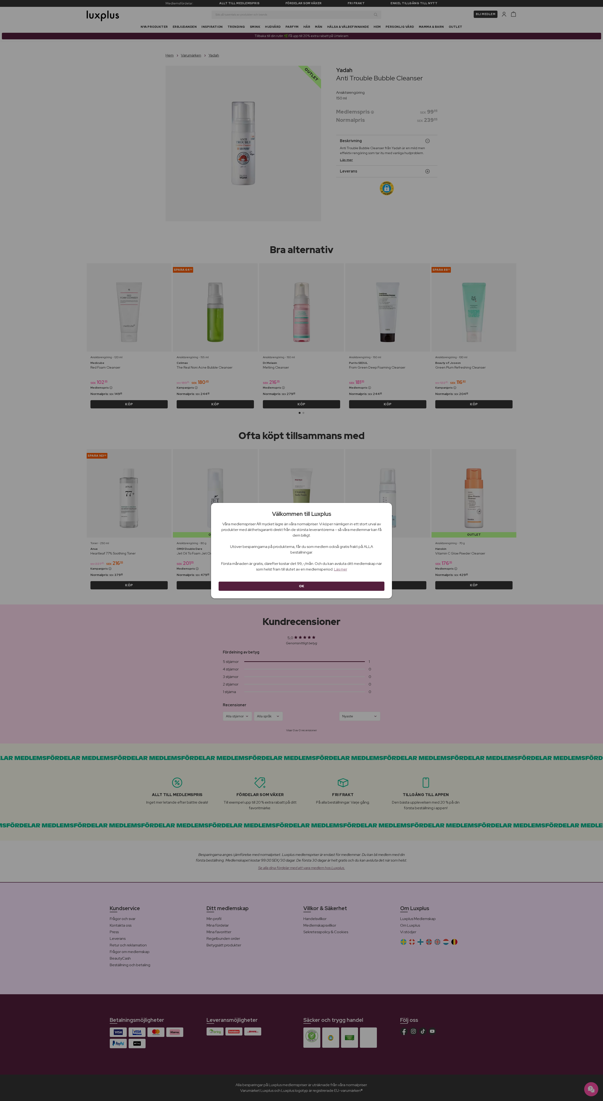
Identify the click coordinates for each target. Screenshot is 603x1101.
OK (301, 586)
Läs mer (340, 569)
